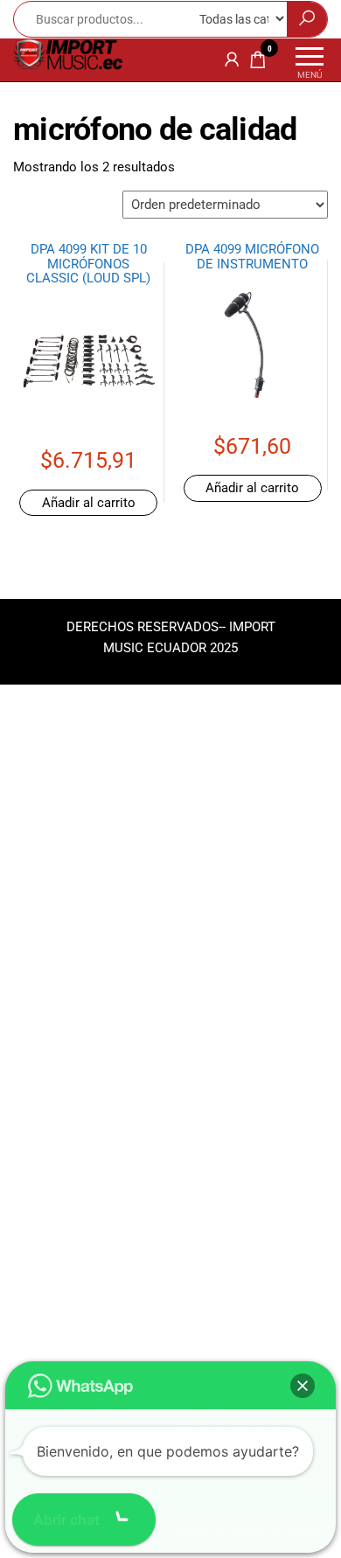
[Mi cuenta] (231, 59)
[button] (302, 1386)
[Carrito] (257, 63)
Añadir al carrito (89, 503)
